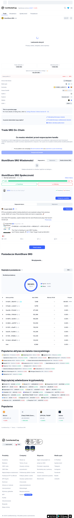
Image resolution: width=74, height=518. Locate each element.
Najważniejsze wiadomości (10, 487)
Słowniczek (40, 494)
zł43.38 (12, 407)
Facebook (57, 487)
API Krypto (5, 494)
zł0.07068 (58, 399)
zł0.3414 (54, 404)
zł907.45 (60, 410)
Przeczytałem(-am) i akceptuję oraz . (38, 148)
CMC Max (5, 484)
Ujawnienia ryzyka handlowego (54, 148)
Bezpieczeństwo (25, 506)
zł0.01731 (38, 415)
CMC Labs (5, 481)
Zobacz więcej (69, 177)
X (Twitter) (57, 475)
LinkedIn (56, 494)
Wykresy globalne (7, 506)
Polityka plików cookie (26, 490)
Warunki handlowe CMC (37, 148)
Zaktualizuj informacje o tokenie (56, 117)
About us (22, 475)
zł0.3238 (29, 412)
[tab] (22, 24)
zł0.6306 (12, 410)
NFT (3, 509)
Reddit (56, 490)
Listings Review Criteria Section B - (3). (37, 111)
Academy (5, 475)
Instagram (57, 484)
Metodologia (23, 503)
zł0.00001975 (14, 415)
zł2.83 (10, 412)
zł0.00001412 (52, 412)
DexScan (4, 497)
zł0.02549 (34, 407)
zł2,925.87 (35, 404)
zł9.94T (31, 8)
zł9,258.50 (49, 402)
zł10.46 (36, 410)
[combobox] (40, 24)
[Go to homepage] (9, 8)
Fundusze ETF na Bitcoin (9, 490)
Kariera (22, 509)
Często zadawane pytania (45, 490)
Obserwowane (6, 516)
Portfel (4, 512)
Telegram (57, 481)
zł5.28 (11, 402)
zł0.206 (12, 399)
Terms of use (23, 478)
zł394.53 (29, 402)
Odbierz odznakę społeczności (56, 122)
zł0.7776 (55, 407)
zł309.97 (13, 404)
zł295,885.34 (33, 399)
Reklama (4, 478)
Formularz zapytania (43, 481)
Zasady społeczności (26, 494)
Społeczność (58, 478)
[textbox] (31, 193)
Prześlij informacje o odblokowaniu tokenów (59, 120)
